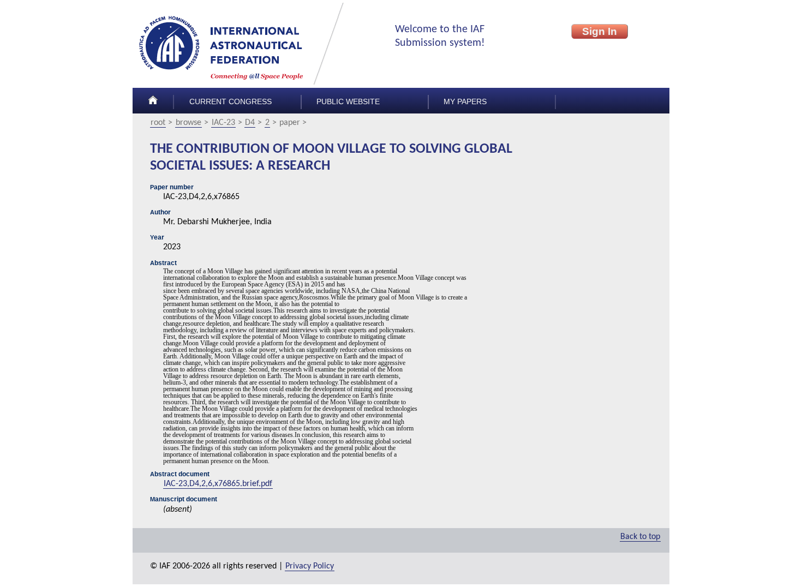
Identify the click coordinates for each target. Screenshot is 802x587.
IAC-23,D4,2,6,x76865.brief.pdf (218, 484)
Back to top (640, 536)
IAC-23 (223, 122)
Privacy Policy (309, 566)
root (158, 122)
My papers (465, 102)
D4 (250, 122)
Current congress (230, 102)
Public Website (348, 102)
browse (188, 122)
